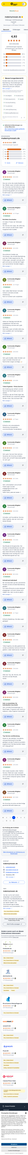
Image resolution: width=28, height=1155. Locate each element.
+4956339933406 (10, 867)
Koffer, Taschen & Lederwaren (11, 1096)
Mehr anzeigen (10, 877)
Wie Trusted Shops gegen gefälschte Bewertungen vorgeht (15, 129)
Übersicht (6, 29)
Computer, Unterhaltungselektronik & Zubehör (12, 1091)
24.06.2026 (15, 639)
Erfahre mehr (16, 937)
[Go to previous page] (6, 817)
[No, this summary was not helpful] (24, 117)
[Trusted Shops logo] (14, 4)
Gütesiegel (6, 1110)
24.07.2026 (15, 448)
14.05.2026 (15, 730)
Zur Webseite (13, 882)
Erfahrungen (16, 29)
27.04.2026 (15, 539)
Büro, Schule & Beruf (8, 958)
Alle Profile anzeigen (13, 924)
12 (6, 820)
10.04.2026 (15, 248)
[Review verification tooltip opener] (22, 17)
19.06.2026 (15, 177)
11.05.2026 (15, 764)
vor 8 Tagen (15, 419)
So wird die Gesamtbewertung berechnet (14, 70)
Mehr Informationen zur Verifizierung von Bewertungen (14, 852)
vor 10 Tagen (16, 213)
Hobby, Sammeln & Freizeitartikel (11, 1067)
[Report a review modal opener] (22, 200)
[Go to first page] (3, 817)
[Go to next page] (10, 820)
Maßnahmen (11, 831)
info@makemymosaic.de (12, 872)
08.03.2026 (15, 574)
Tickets (13, 990)
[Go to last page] (13, 820)
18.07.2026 (15, 797)
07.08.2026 (15, 668)
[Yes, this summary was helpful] (21, 117)
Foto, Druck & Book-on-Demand (11, 911)
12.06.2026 (15, 315)
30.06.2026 (15, 697)
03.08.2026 (15, 511)
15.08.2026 (15, 351)
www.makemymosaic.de (12, 869)
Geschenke (6, 990)
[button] (3, 4)
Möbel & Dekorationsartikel (10, 913)
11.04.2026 (15, 380)
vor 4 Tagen (15, 613)
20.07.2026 (15, 478)
